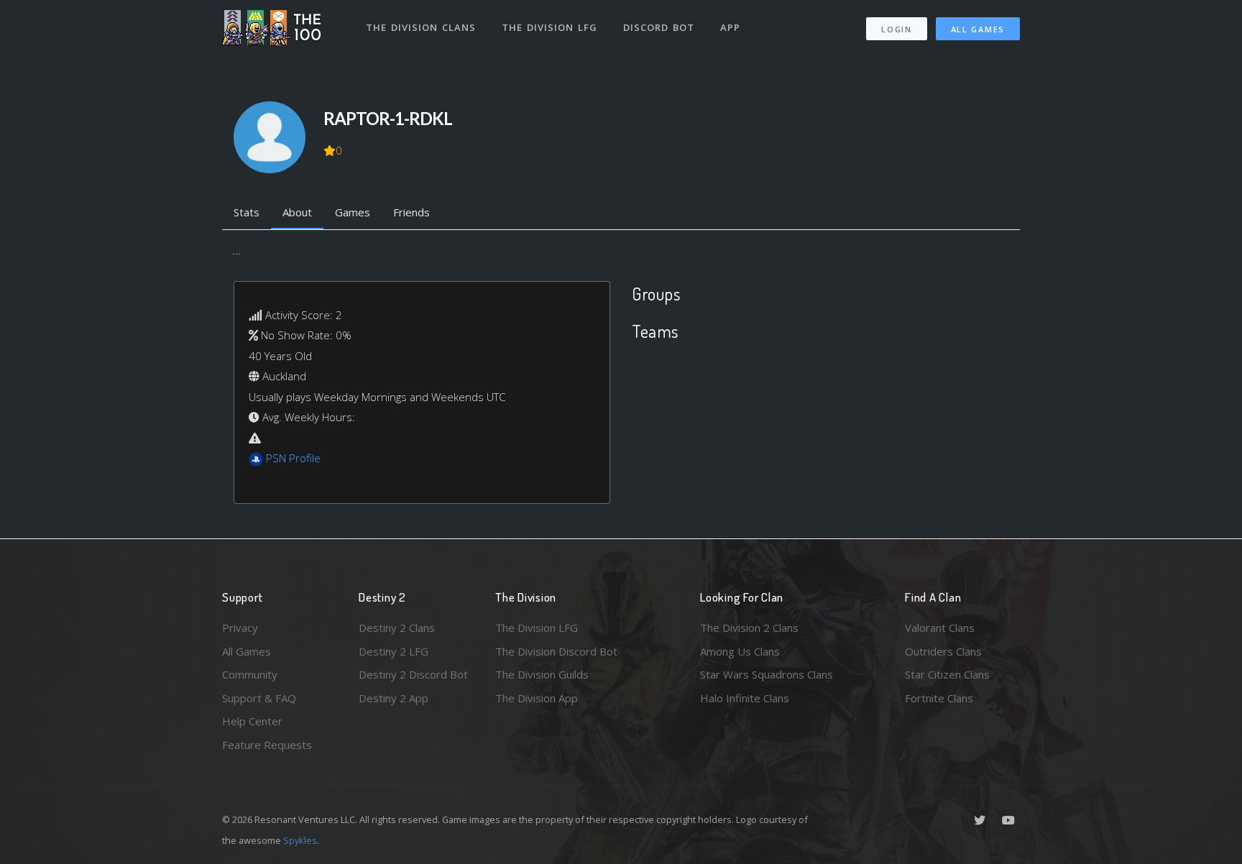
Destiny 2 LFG (393, 651)
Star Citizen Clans (947, 674)
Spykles (300, 840)
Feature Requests (267, 744)
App (730, 27)
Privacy (240, 627)
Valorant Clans (940, 627)
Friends (411, 212)
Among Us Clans (740, 651)
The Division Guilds (542, 674)
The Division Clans (421, 27)
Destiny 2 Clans (397, 627)
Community (249, 674)
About (297, 212)
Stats (246, 212)
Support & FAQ (259, 698)
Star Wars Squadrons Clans (766, 674)
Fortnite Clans (939, 698)
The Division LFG (549, 27)
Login (896, 29)
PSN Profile (293, 458)
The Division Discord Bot (556, 651)
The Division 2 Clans (749, 627)
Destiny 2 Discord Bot (413, 674)
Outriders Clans (943, 651)
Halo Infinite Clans (744, 698)
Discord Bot (658, 27)
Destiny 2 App (393, 698)
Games (352, 212)
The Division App (536, 698)
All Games (978, 29)
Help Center (252, 721)
